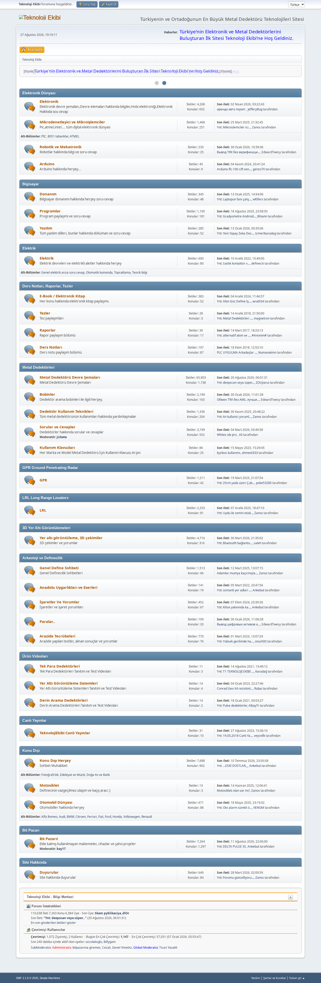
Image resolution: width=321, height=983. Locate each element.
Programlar (50, 210)
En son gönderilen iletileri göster (53, 923)
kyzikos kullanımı (228, 453)
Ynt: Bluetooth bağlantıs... (234, 543)
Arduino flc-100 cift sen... (234, 169)
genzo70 (259, 169)
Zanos (256, 127)
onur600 (261, 641)
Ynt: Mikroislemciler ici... (234, 127)
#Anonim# (259, 335)
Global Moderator (145, 947)
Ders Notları (51, 347)
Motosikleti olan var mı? (233, 790)
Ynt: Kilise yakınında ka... (234, 607)
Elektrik (47, 258)
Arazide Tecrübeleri (57, 635)
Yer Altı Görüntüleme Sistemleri (69, 683)
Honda (117, 816)
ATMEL (74, 136)
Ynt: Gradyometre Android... (236, 216)
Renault (146, 816)
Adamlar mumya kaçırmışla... (237, 573)
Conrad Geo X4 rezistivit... (235, 688)
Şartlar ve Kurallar (274, 978)
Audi (62, 816)
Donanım (48, 193)
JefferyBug (255, 109)
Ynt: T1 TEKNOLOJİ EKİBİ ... (235, 671)
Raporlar (48, 330)
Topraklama (122, 272)
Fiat (100, 816)
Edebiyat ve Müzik (72, 775)
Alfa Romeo (49, 816)
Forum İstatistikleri (46, 906)
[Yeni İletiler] (29, 106)
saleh (257, 543)
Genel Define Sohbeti (59, 567)
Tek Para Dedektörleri (60, 666)
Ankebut (258, 590)
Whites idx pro (227, 435)
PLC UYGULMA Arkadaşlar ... (237, 352)
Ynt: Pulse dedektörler (232, 705)
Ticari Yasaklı (168, 947)
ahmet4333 (250, 453)
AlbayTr (254, 705)
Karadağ (261, 671)
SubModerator (41, 947)
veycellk (259, 735)
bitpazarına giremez (86, 947)
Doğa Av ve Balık (98, 775)
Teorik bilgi (139, 272)
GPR (43, 479)
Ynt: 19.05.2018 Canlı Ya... (235, 735)
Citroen (80, 816)
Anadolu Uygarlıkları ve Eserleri (68, 587)
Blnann (262, 216)
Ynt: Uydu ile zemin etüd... (235, 513)
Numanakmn (267, 352)
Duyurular (49, 872)
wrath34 (258, 301)
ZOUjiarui (262, 382)
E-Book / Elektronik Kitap (62, 295)
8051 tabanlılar (58, 136)
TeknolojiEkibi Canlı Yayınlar (65, 732)
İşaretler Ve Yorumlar (59, 601)
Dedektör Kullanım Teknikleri (66, 411)
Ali (241, 435)
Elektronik (49, 101)
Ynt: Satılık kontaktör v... (233, 263)
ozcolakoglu (94, 942)
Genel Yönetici (122, 947)
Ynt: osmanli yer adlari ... (234, 590)
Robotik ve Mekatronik (61, 146)
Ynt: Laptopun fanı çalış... (234, 199)
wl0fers (258, 199)
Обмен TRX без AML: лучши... (238, 399)
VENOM (258, 807)
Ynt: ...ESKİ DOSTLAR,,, (232, 766)
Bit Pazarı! (49, 838)
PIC (43, 136)
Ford (108, 816)
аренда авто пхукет (231, 109)
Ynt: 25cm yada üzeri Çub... (236, 483)
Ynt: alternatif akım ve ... (233, 335)
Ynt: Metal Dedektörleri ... (234, 318)
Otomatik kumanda (99, 272)
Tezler (45, 312)
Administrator (61, 947)
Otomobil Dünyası (56, 802)
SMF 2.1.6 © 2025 (27, 977)
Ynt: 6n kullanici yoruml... (234, 417)
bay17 (61, 849)
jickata (62, 437)
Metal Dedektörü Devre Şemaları (70, 377)
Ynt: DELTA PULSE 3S (231, 846)
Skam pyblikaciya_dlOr (112, 913)
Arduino (47, 163)
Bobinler (47, 394)
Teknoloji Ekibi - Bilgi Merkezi (50, 897)
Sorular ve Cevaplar (57, 426)
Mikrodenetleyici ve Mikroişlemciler (72, 121)
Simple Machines (50, 977)
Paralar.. (47, 621)
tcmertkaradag (265, 233)
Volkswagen (131, 816)
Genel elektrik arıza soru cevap (63, 272)
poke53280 (264, 483)
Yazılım (46, 227)
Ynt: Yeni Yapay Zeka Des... (235, 233)
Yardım (255, 978)
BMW (70, 816)
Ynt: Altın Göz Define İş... (234, 301)
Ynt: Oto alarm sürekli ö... (234, 807)
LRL (43, 510)
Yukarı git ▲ (297, 978)
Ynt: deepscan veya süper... (235, 382)
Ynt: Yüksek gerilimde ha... (235, 641)
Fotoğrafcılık (49, 775)
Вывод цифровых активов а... (238, 624)
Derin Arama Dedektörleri (64, 700)
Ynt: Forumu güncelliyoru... (235, 877)
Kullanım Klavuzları (57, 447)
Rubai (258, 688)
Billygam (110, 942)
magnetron (261, 318)
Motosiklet (49, 785)
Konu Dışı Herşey (55, 760)
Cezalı (106, 947)
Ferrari (92, 816)
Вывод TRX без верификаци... (238, 152)
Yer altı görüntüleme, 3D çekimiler (71, 537)
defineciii (257, 263)
